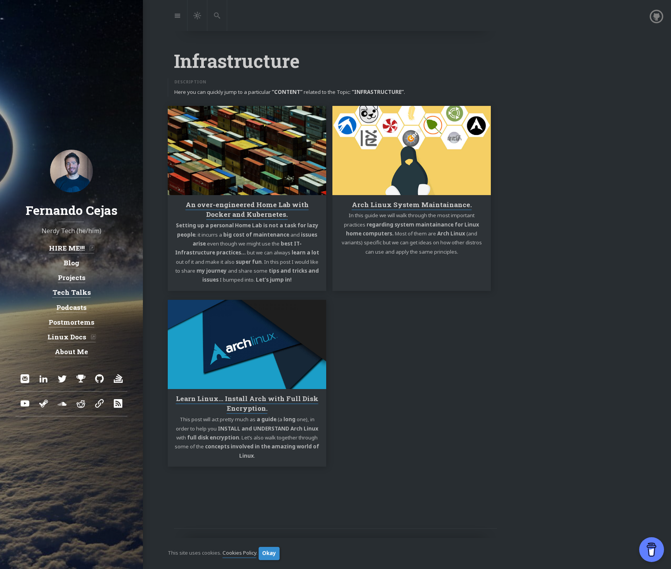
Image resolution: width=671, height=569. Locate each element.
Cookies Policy (239, 553)
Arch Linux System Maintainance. (412, 204)
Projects (71, 277)
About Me (71, 351)
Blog (71, 262)
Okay (269, 553)
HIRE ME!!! (67, 247)
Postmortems (71, 322)
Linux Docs (67, 336)
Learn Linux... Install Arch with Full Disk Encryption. (247, 403)
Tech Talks (71, 292)
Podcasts (71, 307)
